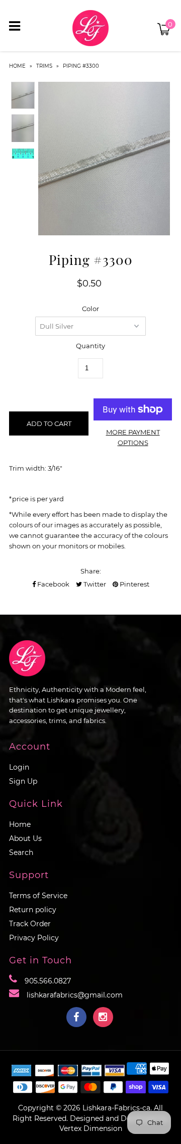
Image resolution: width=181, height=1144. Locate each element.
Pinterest (133, 584)
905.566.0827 (48, 980)
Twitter (94, 584)
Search (21, 852)
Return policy (32, 909)
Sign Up (23, 781)
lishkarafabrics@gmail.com (75, 994)
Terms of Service (38, 895)
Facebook (52, 584)
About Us (25, 838)
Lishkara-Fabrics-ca (116, 1107)
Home (17, 66)
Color (90, 309)
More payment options (133, 437)
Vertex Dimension (90, 1128)
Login (19, 767)
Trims (44, 66)
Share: (90, 571)
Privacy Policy (34, 937)
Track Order (30, 923)
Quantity (90, 346)
